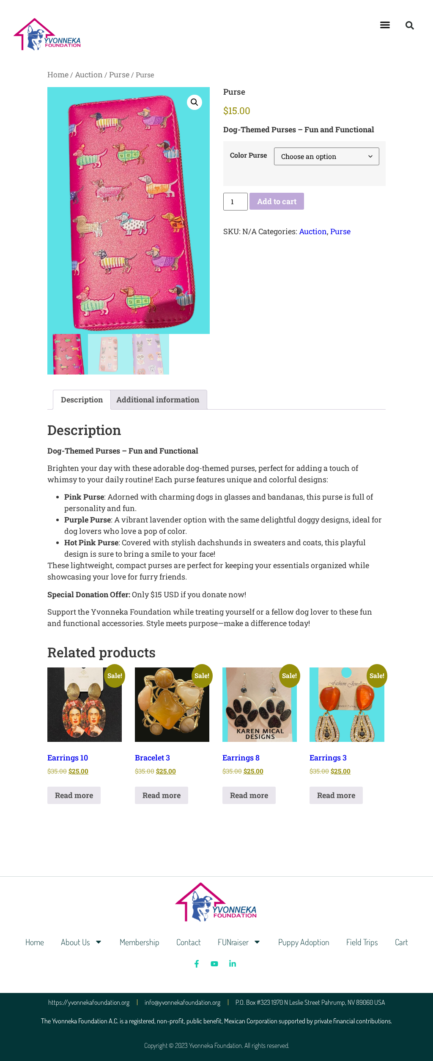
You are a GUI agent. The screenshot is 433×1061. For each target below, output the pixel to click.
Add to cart (276, 201)
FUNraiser (233, 941)
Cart (401, 941)
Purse (119, 74)
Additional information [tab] (157, 399)
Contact (188, 941)
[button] (385, 25)
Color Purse (248, 155)
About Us (75, 941)
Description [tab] (82, 399)
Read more (74, 795)
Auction (89, 74)
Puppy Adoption (303, 941)
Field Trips (362, 941)
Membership (139, 941)
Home (58, 74)
